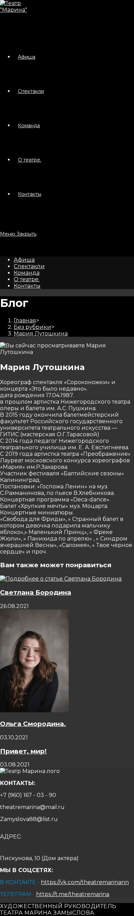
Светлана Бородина (35, 592)
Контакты (27, 286)
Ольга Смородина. (33, 724)
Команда (27, 273)
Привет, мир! (23, 751)
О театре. (27, 279)
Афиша (24, 260)
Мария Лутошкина (41, 333)
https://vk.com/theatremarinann (85, 882)
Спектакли (29, 266)
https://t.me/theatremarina (72, 894)
